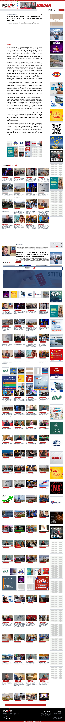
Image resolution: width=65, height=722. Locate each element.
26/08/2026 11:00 (42, 177)
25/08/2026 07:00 (43, 472)
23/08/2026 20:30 (31, 641)
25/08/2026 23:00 (42, 224)
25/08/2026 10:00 (43, 457)
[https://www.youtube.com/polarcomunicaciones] (17, 8)
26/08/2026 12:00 (30, 177)
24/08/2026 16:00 (31, 547)
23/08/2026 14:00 (18, 700)
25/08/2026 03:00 (43, 487)
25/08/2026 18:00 (18, 412)
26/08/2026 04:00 (30, 208)
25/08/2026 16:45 (18, 427)
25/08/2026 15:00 (31, 442)
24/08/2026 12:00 (6, 602)
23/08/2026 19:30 (6, 661)
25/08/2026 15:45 (6, 442)
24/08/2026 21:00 (18, 517)
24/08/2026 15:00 (18, 562)
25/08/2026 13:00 (6, 457)
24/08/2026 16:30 (6, 547)
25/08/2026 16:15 (31, 427)
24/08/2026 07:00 (18, 622)
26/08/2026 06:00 (6, 208)
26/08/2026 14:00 (6, 177)
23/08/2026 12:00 (43, 700)
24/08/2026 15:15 (6, 562)
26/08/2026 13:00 (18, 177)
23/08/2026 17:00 (18, 681)
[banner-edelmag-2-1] (9, 389)
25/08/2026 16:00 (43, 427)
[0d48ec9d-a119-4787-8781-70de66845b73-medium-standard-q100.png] (8, 7)
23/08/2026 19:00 (18, 661)
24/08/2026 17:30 (18, 532)
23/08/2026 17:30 (6, 681)
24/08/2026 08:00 (6, 622)
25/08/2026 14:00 (43, 442)
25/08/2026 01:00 (18, 502)
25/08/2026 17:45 (31, 412)
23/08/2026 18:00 (43, 661)
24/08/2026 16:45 (43, 532)
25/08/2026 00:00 (31, 502)
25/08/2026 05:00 (18, 487)
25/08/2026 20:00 (43, 397)
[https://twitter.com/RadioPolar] (17, 5)
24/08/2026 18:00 (6, 532)
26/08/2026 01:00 (18, 224)
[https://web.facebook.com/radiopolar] (17, 4)
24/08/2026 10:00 (31, 602)
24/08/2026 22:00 (6, 517)
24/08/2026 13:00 (43, 562)
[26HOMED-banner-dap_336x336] (41, 389)
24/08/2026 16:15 (18, 547)
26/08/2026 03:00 (42, 208)
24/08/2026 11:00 (18, 602)
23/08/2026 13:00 (31, 700)
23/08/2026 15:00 (43, 681)
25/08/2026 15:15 (18, 442)
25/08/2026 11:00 (31, 457)
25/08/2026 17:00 (6, 427)
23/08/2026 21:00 (18, 641)
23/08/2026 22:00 (6, 641)
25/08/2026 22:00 (18, 397)
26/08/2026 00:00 (30, 224)
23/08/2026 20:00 (43, 641)
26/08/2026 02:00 (6, 224)
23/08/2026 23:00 (43, 622)
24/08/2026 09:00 (43, 602)
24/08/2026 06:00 (31, 622)
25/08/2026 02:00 (6, 502)
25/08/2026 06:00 (6, 487)
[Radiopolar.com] (1, 10)
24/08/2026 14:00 (31, 562)
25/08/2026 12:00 (18, 457)
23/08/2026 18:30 (31, 661)
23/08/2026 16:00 (31, 681)
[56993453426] (17, 2)
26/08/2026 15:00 (20, 244)
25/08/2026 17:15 (43, 412)
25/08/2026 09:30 (6, 472)
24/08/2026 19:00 (43, 517)
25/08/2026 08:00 (31, 472)
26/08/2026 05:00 (18, 208)
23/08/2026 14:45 (6, 700)
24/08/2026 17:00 (31, 532)
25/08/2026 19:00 (6, 412)
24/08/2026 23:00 (43, 502)
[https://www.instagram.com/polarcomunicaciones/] (17, 7)
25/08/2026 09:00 (18, 472)
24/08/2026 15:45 (43, 547)
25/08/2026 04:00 (31, 487)
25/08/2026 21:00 (31, 397)
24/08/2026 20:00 (31, 517)
